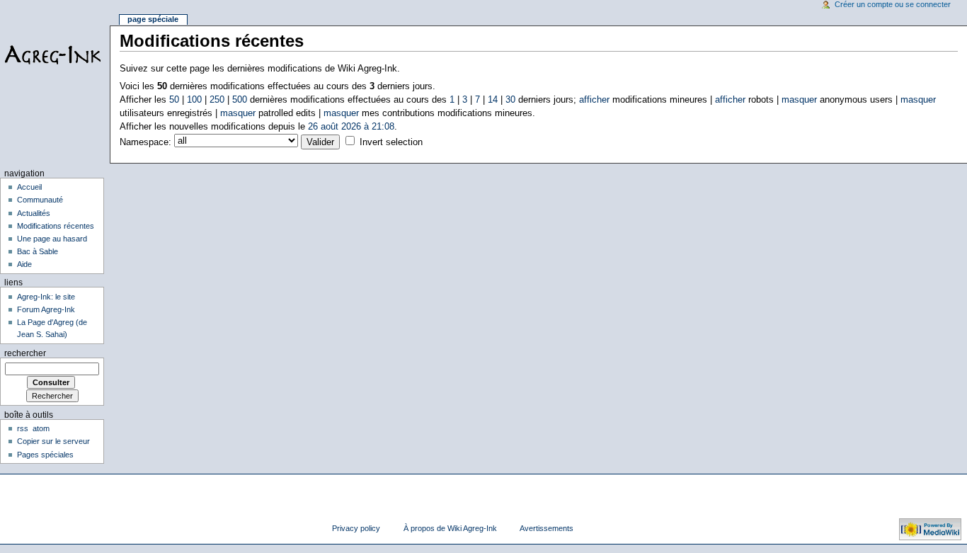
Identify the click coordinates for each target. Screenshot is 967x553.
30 (510, 100)
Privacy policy (356, 528)
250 (217, 100)
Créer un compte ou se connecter (893, 4)
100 (194, 100)
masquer (799, 100)
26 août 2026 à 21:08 (351, 127)
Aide (24, 264)
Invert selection (391, 142)
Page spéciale (152, 19)
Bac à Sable (37, 251)
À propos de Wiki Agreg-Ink (450, 528)
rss (22, 428)
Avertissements (546, 528)
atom (41, 428)
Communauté (40, 199)
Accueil (29, 187)
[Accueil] (55, 55)
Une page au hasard (52, 238)
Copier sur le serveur (53, 441)
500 (239, 100)
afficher (594, 100)
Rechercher (25, 353)
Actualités (33, 213)
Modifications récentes (55, 226)
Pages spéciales (45, 454)
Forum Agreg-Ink (46, 309)
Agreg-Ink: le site (46, 296)
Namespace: (145, 142)
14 (493, 100)
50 (174, 100)
